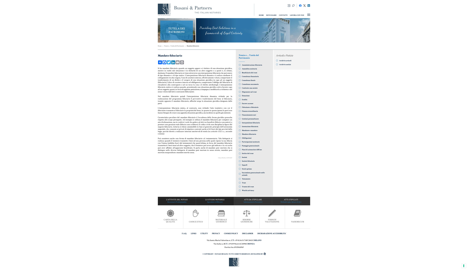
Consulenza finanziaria (250, 76)
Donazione (246, 96)
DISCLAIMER (247, 233)
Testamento (246, 179)
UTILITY (204, 233)
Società (244, 157)
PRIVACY (216, 233)
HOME (261, 15)
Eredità (244, 100)
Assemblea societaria (249, 69)
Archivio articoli (285, 61)
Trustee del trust (248, 187)
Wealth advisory (248, 190)
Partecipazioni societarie (251, 142)
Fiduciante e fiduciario (250, 107)
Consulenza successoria (250, 84)
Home (159, 46)
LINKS (193, 233)
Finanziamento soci (249, 115)
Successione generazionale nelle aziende (253, 174)
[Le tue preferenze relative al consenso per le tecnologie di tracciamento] (463, 265)
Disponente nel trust (249, 92)
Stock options (247, 169)
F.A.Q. (184, 233)
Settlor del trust (248, 153)
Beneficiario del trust (249, 73)
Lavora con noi (297, 15)
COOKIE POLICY (231, 233)
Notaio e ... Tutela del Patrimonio (174, 46)
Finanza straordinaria (250, 111)
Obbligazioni (246, 138)
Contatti (283, 15)
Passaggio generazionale (250, 146)
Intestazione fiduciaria (250, 126)
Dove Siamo (271, 15)
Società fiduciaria (248, 161)
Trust (244, 183)
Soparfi (244, 165)
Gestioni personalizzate (250, 119)
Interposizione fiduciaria (251, 123)
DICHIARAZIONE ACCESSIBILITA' (271, 233)
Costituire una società (250, 88)
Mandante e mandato (249, 130)
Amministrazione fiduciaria (252, 65)
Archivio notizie (285, 64)
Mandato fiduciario (249, 134)
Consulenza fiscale (248, 80)
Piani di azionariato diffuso (252, 150)
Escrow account (247, 103)
